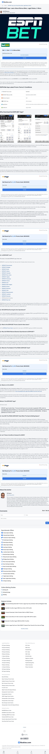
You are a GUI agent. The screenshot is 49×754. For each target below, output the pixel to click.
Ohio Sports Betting (7, 568)
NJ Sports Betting (6, 649)
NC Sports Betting (6, 671)
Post (47, 523)
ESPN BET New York (6, 300)
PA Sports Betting (6, 652)
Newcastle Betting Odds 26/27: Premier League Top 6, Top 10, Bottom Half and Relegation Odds (26, 603)
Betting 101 (5, 589)
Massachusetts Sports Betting (9, 556)
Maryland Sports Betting (8, 554)
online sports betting (8, 72)
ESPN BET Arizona (6, 280)
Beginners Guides (29, 658)
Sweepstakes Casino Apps (8, 700)
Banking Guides (28, 660)
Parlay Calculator (29, 667)
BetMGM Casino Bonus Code (8, 712)
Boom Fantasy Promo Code (8, 679)
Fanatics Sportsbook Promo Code (9, 719)
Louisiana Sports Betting (8, 552)
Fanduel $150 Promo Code (7, 717)
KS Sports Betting (6, 647)
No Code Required (25, 55)
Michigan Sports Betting (8, 559)
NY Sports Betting (6, 645)
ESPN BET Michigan (6, 267)
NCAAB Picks (28, 649)
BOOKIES (24, 186)
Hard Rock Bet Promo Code (8, 721)
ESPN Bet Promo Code (8, 328)
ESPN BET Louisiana (6, 294)
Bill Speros (6, 11)
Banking (5, 594)
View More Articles (24, 628)
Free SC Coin (5, 687)
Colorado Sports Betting (8, 535)
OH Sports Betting (6, 669)
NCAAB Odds (28, 656)
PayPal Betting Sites (29, 662)
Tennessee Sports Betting (8, 573)
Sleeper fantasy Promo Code (8, 685)
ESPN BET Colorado (6, 273)
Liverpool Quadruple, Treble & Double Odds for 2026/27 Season (19, 612)
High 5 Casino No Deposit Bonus (9, 689)
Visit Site (24, 57)
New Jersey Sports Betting (9, 561)
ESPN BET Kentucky (6, 296)
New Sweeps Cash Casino (7, 702)
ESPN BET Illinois (5, 269)
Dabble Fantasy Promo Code (8, 681)
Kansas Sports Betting (8, 549)
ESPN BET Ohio (5, 290)
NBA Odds (27, 654)
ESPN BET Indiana (6, 271)
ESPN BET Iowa (5, 282)
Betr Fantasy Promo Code (7, 683)
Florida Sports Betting (8, 540)
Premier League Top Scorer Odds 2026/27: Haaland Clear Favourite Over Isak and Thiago (24, 625)
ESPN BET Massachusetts (7, 292)
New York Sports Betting (8, 564)
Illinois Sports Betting (7, 542)
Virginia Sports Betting (8, 576)
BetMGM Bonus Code (6, 710)
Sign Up (47, 510)
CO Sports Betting (6, 660)
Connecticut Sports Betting (9, 537)
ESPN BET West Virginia (7, 284)
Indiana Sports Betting (8, 544)
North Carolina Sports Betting (9, 566)
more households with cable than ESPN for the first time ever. (28, 391)
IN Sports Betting (5, 664)
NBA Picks (27, 647)
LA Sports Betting (6, 667)
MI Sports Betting (5, 654)
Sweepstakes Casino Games (8, 698)
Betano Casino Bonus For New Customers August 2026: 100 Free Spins (20, 616)
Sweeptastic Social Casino (8, 692)
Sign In (43, 510)
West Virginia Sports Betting (9, 578)
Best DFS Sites (5, 676)
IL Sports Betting (5, 656)
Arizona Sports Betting (8, 532)
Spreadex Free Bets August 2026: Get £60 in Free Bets (17, 621)
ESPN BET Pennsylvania (7, 265)
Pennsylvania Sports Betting (9, 571)
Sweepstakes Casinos (6, 694)
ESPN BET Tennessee (6, 278)
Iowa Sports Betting (7, 547)
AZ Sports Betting (6, 658)
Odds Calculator (29, 664)
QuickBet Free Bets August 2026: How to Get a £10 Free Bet (18, 608)
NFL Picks (27, 645)
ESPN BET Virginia (6, 277)
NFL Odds (27, 652)
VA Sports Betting (6, 662)
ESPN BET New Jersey (6, 275)
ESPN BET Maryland (6, 288)
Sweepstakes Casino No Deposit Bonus (10, 705)
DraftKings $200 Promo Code (8, 714)
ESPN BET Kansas (6, 286)
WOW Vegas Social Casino (8, 696)
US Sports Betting (7, 580)
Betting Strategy (6, 592)
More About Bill (10, 495)
